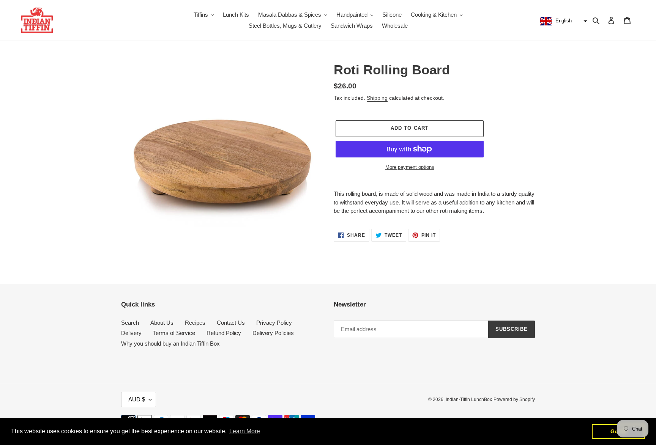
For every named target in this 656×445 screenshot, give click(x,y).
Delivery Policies (273, 333)
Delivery (131, 333)
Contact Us (231, 322)
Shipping (377, 98)
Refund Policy (224, 333)
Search (130, 322)
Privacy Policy (274, 322)
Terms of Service (174, 333)
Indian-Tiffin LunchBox (469, 399)
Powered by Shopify (514, 399)
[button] (563, 21)
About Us (161, 322)
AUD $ (136, 399)
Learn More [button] (244, 431)
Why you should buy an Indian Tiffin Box (170, 343)
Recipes (195, 322)
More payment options (409, 167)
